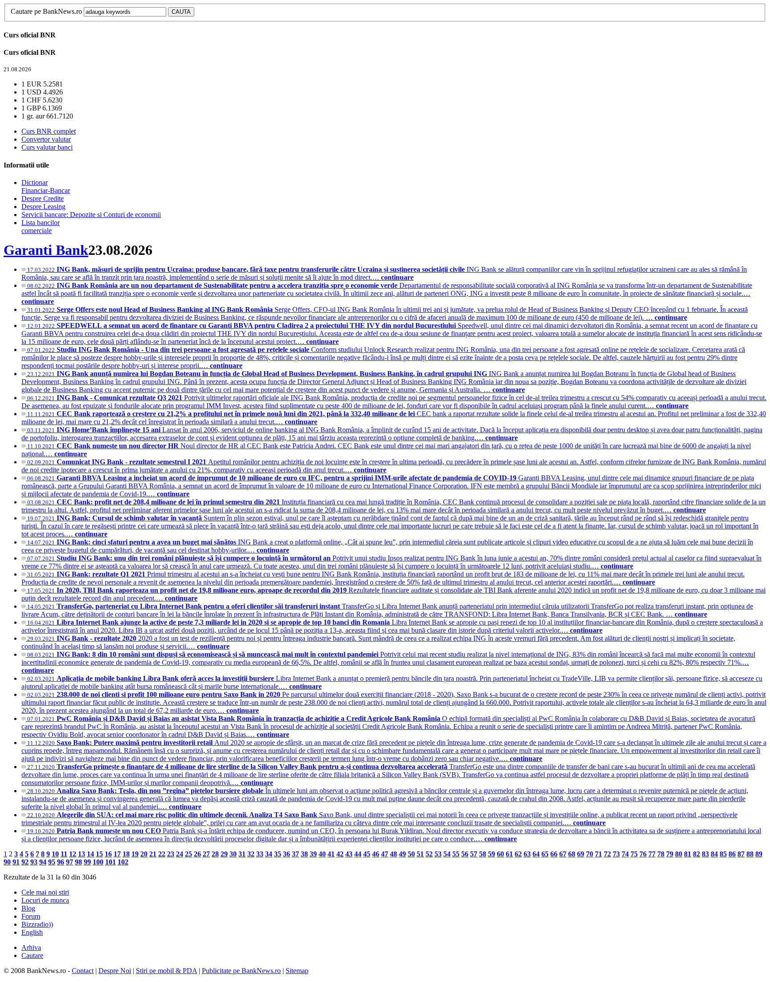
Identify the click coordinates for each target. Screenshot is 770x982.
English (32, 932)
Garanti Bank (46, 250)
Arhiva (31, 947)
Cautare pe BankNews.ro (46, 11)
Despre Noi (114, 970)
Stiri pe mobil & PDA (166, 970)
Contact (83, 970)
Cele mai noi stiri (45, 892)
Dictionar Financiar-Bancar (45, 186)
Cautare (32, 955)
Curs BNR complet (48, 131)
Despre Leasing (43, 206)
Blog (28, 908)
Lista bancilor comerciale (40, 226)
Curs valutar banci (47, 147)
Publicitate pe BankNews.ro (241, 970)
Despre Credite (42, 198)
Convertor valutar (46, 139)
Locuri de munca (45, 900)
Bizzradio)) (37, 924)
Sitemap (297, 970)
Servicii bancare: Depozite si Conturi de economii (91, 214)
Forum (30, 916)
